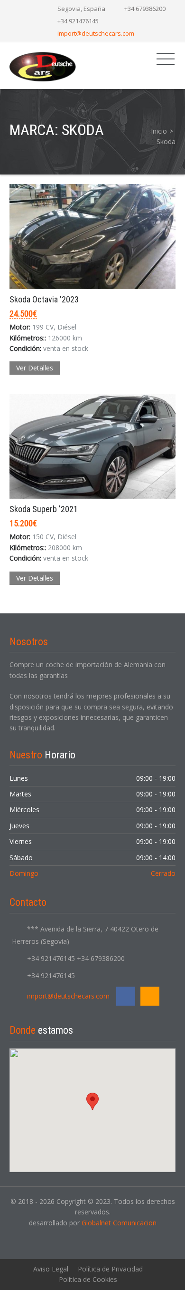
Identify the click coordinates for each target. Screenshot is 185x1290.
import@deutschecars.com (95, 33)
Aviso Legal (50, 1268)
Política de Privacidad (110, 1268)
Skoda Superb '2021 (43, 509)
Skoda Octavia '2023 (44, 299)
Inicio (159, 131)
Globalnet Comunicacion (119, 1222)
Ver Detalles (34, 367)
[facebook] (125, 996)
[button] (92, 1101)
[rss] (149, 996)
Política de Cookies (88, 1279)
